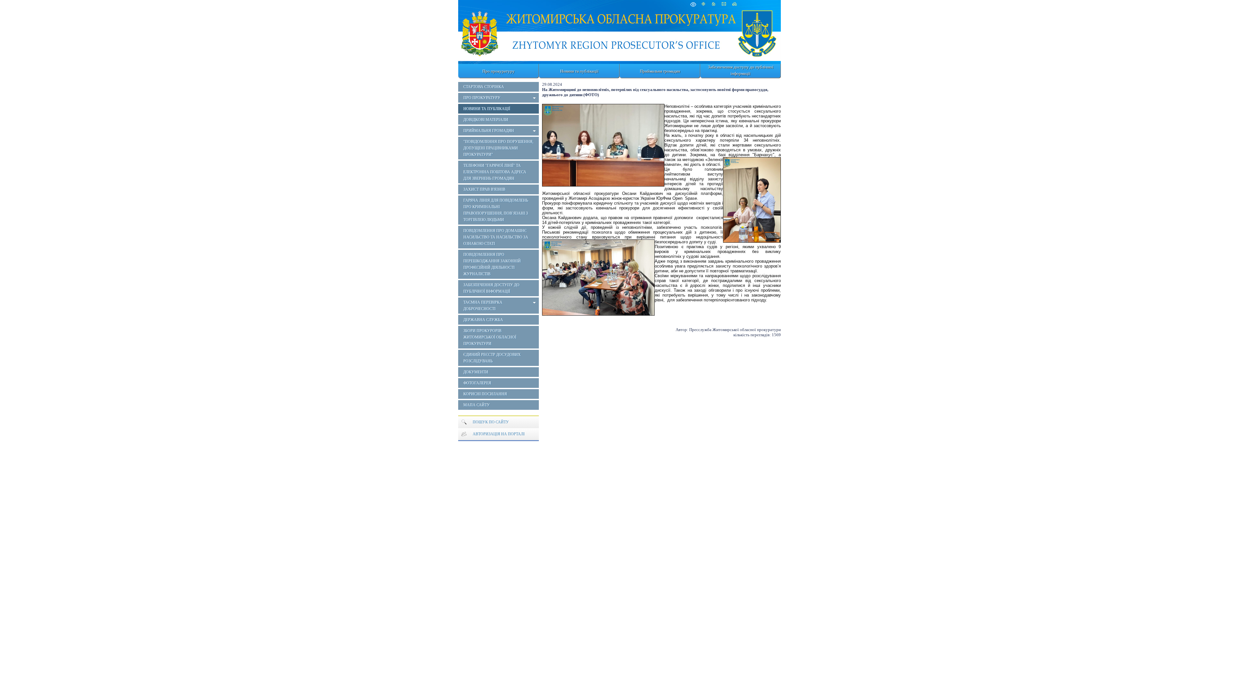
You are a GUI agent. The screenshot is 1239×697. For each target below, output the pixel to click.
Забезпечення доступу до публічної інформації (740, 70)
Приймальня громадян (660, 71)
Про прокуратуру (498, 71)
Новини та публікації (579, 71)
